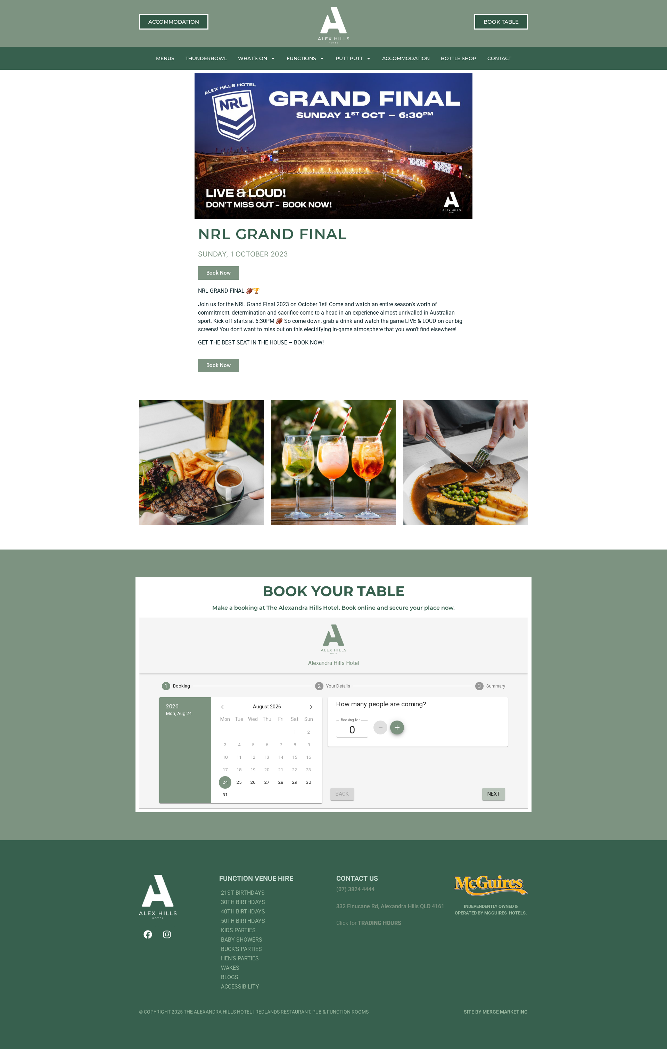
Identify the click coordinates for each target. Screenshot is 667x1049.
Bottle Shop (458, 58)
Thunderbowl (206, 58)
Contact (499, 58)
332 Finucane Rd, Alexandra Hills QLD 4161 (390, 906)
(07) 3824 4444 (355, 889)
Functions (301, 58)
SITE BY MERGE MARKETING (496, 1012)
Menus (165, 58)
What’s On (252, 58)
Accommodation (406, 58)
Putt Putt (349, 58)
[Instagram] (166, 934)
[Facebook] (147, 934)
